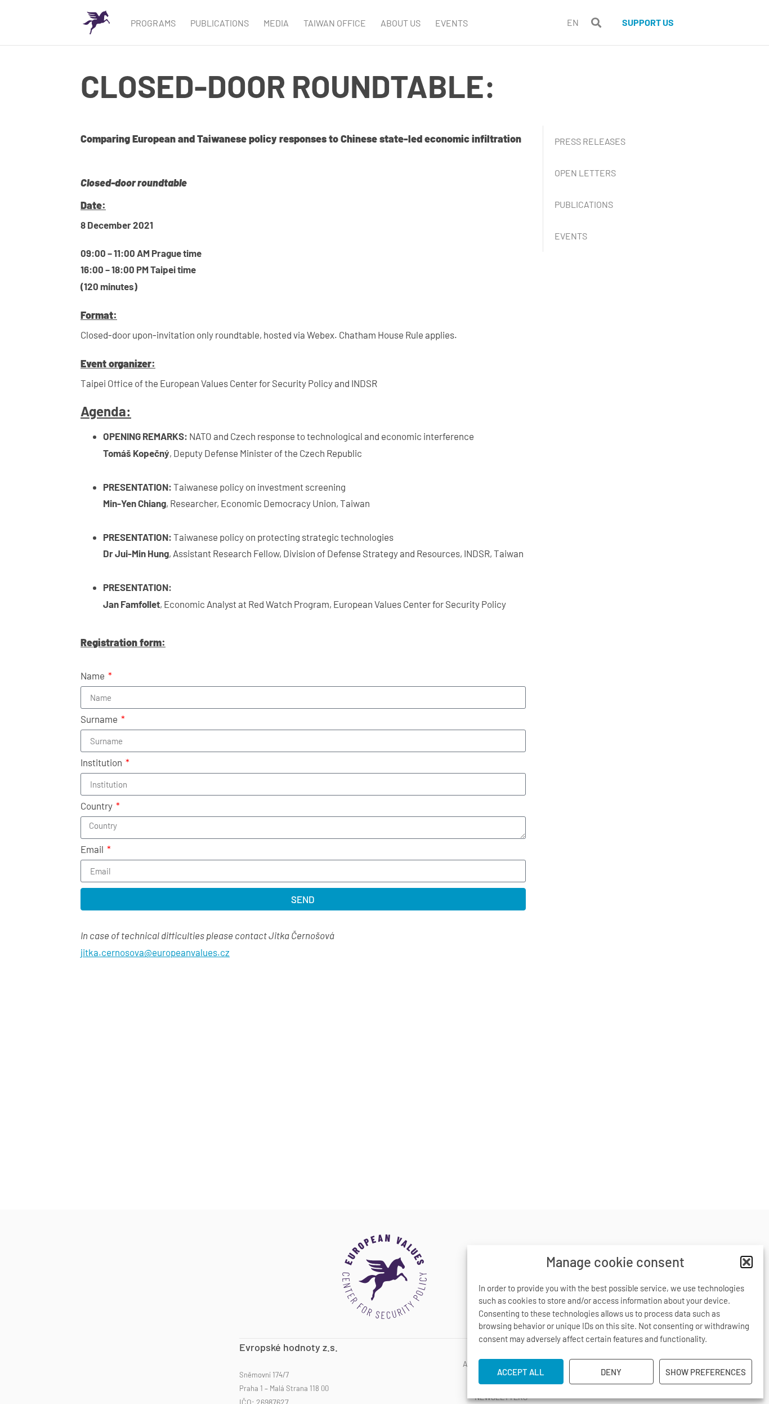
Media (276, 22)
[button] (746, 1262)
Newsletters (501, 1397)
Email (93, 850)
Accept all (520, 1372)
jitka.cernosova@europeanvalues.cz (155, 952)
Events (451, 22)
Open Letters (585, 172)
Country (97, 806)
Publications (219, 22)
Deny (611, 1372)
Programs (153, 22)
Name (93, 676)
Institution (102, 763)
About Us (401, 22)
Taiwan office (334, 22)
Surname (100, 719)
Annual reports (495, 1364)
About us (509, 1347)
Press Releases (590, 141)
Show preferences (705, 1372)
